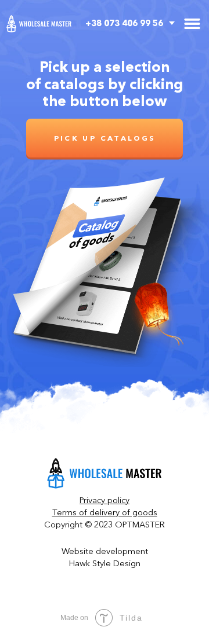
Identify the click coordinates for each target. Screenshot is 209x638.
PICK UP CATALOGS (105, 138)
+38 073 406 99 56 (124, 23)
